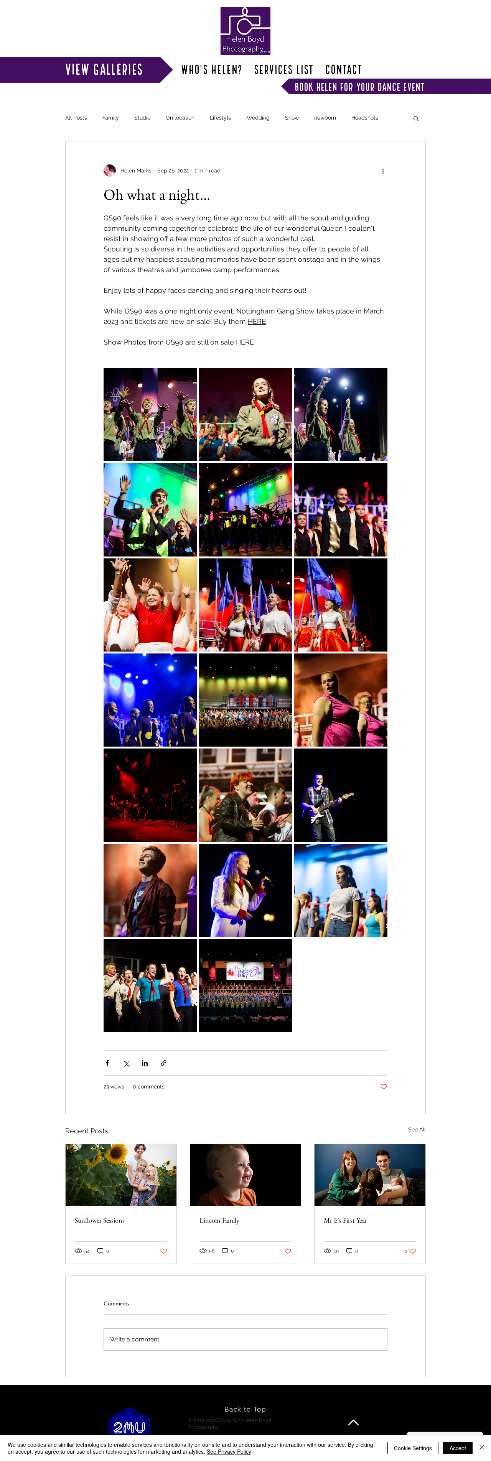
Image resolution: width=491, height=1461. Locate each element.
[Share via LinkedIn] (144, 1063)
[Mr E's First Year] (370, 1175)
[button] (416, 118)
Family (110, 118)
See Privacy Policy (229, 1451)
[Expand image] (150, 414)
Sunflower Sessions (100, 1220)
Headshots (364, 118)
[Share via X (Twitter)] (126, 1063)
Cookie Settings (413, 1448)
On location (180, 118)
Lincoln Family (219, 1220)
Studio (142, 118)
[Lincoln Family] (245, 1175)
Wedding (258, 118)
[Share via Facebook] (107, 1063)
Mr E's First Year (345, 1220)
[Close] (481, 1448)
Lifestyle (220, 118)
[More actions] (382, 170)
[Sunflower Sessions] (121, 1175)
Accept (458, 1448)
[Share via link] (163, 1063)
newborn (325, 118)
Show (292, 118)
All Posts (76, 118)
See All (417, 1129)
